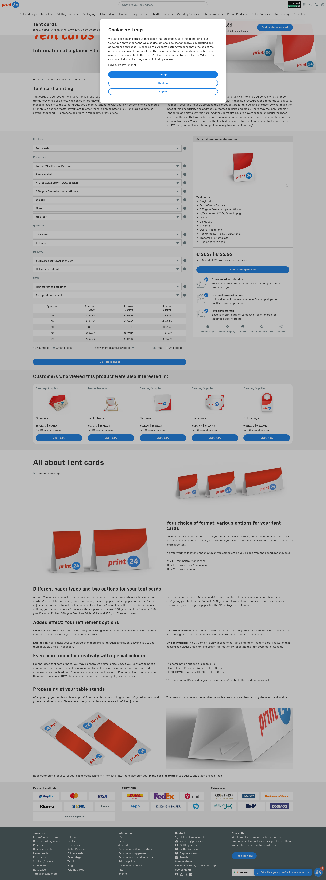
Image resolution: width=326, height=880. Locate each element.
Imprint (131, 64)
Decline (163, 83)
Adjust (163, 91)
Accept (163, 74)
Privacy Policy (117, 64)
